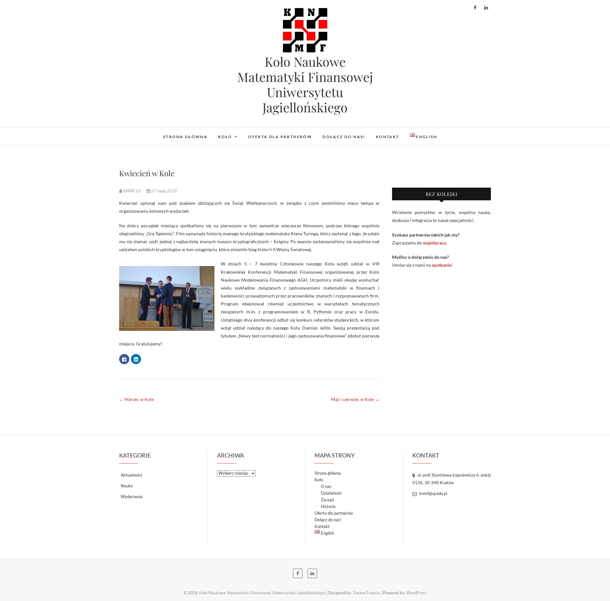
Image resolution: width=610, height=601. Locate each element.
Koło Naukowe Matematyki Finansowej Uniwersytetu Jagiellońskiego (305, 84)
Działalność (331, 493)
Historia (328, 506)
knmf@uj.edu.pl (432, 493)
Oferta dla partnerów (280, 136)
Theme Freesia (366, 592)
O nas (326, 486)
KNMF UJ (132, 190)
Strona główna (185, 136)
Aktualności (131, 474)
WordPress (416, 592)
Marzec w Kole (136, 399)
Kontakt (387, 136)
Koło (225, 136)
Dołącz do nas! (343, 136)
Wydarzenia (132, 496)
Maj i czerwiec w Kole (355, 399)
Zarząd (327, 499)
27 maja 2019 (163, 190)
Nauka (127, 485)
